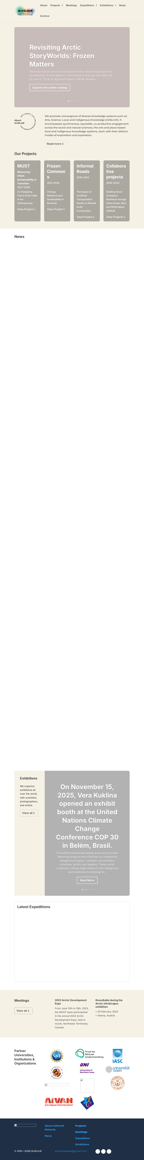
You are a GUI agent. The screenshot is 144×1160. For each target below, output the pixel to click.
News (122, 5)
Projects (55, 5)
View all (27, 813)
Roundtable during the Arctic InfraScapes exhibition (109, 1003)
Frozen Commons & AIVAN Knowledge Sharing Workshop (50, 747)
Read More (87, 880)
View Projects (114, 216)
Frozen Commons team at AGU (35, 321)
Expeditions (87, 5)
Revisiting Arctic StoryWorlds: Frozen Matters (61, 55)
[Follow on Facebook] (97, 1151)
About (43, 5)
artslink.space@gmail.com (71, 1151)
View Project (25, 209)
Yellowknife (87, 952)
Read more (54, 143)
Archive (44, 16)
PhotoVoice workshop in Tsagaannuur (38, 650)
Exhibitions (106, 5)
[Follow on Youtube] (103, 1151)
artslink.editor (32, 961)
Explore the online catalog (49, 87)
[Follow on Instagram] (109, 1151)
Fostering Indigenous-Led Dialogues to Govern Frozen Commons (54, 350)
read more (23, 330)
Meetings (71, 5)
